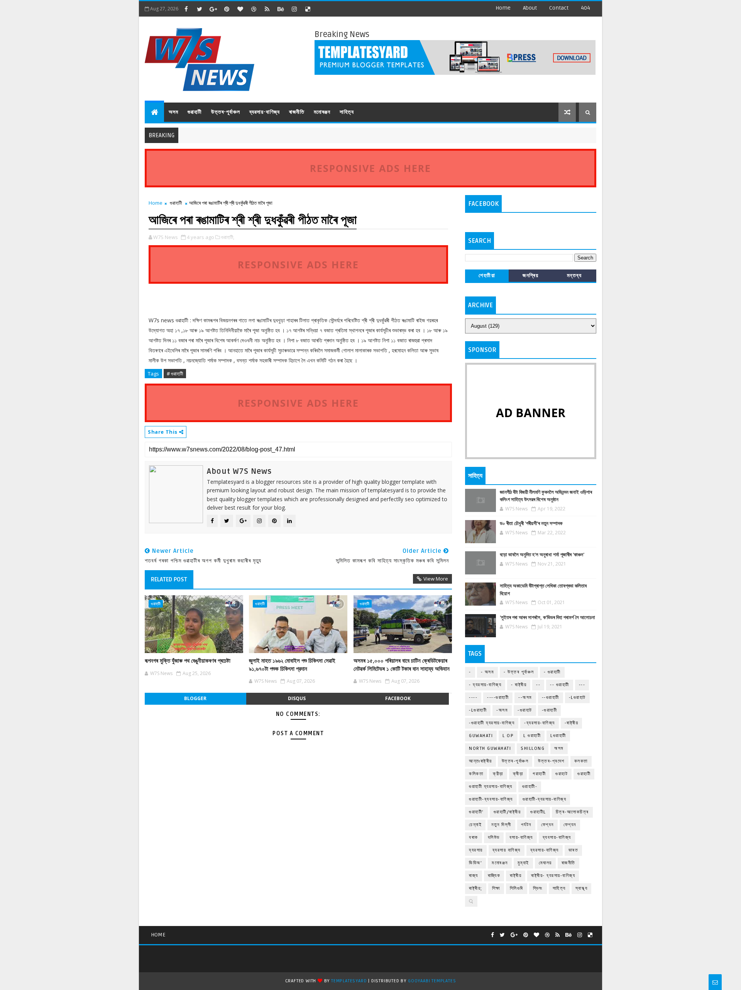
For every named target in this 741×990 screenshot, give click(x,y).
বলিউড (494, 837)
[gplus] (213, 9)
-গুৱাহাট (525, 710)
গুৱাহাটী (195, 112)
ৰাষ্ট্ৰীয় (515, 876)
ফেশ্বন (547, 825)
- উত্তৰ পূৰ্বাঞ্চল (519, 672)
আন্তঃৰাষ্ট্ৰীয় (480, 761)
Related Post (169, 579)
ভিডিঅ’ (475, 863)
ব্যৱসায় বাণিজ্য (506, 850)
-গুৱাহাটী (549, 710)
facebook (398, 698)
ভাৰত (573, 850)
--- (582, 685)
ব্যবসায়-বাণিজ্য (557, 837)
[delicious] (307, 9)
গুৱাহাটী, (227, 237)
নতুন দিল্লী (501, 825)
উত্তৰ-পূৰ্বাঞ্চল (225, 112)
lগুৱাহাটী (558, 736)
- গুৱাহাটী (552, 672)
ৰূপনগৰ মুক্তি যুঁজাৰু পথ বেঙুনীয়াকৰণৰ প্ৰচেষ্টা (187, 660)
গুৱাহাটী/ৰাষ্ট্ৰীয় (507, 812)
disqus (297, 698)
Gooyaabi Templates (432, 981)
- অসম (487, 672)
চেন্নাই (475, 825)
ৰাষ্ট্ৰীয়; (475, 888)
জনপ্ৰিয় (530, 275)
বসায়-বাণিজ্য (521, 837)
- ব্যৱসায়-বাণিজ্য (485, 685)
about (530, 8)
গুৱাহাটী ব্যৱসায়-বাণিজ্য (491, 787)
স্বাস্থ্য (581, 888)
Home (503, 8)
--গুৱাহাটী (550, 697)
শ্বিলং (538, 888)
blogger (195, 698)
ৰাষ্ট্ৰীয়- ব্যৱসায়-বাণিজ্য (553, 876)
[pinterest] (226, 9)
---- (473, 697)
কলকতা (581, 761)
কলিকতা (476, 774)
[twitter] (199, 9)
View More (435, 578)
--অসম (525, 697)
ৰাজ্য (473, 876)
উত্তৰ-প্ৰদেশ (551, 761)
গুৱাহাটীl (538, 812)
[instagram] (294, 9)
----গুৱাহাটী (498, 697)
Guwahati (481, 736)
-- (538, 685)
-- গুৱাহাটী (559, 685)
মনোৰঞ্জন (322, 112)
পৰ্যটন (526, 825)
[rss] (267, 9)
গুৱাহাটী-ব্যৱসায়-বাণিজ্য (545, 799)
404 (585, 8)
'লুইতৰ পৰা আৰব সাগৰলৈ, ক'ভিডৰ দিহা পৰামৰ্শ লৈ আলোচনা (547, 618)
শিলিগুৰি (516, 888)
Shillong (533, 748)
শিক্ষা (496, 888)
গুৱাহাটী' (476, 812)
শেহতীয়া (487, 275)
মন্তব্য (574, 275)
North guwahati (490, 748)
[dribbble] (253, 9)
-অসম (502, 710)
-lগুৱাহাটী (478, 710)
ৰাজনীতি (297, 112)
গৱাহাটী (539, 774)
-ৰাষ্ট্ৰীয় (572, 723)
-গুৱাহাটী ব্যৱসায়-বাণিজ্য (491, 723)
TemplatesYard (349, 981)
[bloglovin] (240, 9)
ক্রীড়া (498, 774)
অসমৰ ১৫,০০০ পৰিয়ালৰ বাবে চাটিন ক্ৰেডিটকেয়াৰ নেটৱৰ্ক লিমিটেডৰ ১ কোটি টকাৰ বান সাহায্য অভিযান (402, 664)
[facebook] (186, 9)
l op (508, 736)
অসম (173, 112)
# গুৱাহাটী (175, 373)
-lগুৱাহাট (577, 697)
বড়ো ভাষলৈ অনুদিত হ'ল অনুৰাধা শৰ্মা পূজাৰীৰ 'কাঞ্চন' (542, 555)
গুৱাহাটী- (530, 787)
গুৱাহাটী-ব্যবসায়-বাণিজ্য (491, 799)
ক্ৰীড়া (518, 774)
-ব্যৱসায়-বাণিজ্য (539, 723)
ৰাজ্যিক (494, 876)
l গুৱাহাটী (532, 736)
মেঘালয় (545, 863)
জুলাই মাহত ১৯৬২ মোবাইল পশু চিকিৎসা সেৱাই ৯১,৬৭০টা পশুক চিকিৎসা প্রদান (292, 664)
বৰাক (473, 837)
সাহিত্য (347, 112)
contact (558, 8)
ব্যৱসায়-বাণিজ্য (264, 112)
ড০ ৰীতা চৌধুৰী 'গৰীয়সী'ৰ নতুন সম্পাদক (531, 523)
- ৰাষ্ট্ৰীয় (518, 685)
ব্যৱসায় (476, 850)
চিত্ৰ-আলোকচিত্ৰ (572, 812)
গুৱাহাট (561, 774)
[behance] (280, 9)
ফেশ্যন (569, 825)
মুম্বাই (523, 863)
